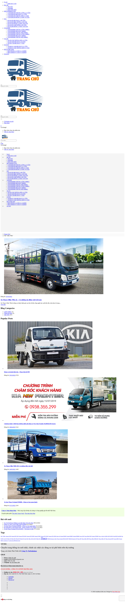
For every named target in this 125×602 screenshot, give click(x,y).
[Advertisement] (62, 220)
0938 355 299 (12, 558)
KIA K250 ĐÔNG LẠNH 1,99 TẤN (17, 23)
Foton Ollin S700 (88, 536)
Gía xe (100, 536)
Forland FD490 (63, 536)
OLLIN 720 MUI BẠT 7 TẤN (15, 43)
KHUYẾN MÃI (11, 9)
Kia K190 (115, 536)
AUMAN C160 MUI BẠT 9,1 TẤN (17, 46)
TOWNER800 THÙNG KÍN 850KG (17, 32)
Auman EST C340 (15, 536)
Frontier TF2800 (95, 536)
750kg (4, 536)
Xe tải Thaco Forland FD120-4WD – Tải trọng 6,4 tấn (18, 529)
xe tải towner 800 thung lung (14, 540)
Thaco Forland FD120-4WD (62, 538)
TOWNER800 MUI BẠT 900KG (16, 31)
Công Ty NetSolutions (29, 551)
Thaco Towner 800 (109, 538)
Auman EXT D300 (30, 536)
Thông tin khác (8, 313)
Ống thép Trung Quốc (18, 513)
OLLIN (6, 38)
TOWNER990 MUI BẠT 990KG (16, 35)
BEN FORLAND (9, 49)
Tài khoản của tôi (8, 121)
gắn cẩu (103, 536)
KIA (5, 19)
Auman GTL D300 (52, 536)
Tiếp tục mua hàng (9, 132)
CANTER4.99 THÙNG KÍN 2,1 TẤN (18, 16)
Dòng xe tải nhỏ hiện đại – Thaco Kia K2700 (17, 372)
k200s (106, 536)
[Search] (1, 142)
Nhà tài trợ (11, 580)
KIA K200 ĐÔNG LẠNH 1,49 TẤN (17, 26)
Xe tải (5, 2)
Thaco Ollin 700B (85, 538)
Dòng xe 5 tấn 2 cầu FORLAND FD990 (15, 524)
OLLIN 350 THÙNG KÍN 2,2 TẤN (17, 40)
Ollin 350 (9, 538)
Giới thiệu (10, 8)
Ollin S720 (38, 538)
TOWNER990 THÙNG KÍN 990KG (17, 37)
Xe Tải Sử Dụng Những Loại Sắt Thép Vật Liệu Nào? (19, 523)
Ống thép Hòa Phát (30, 513)
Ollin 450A (13, 538)
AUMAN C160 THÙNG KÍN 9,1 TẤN (18, 48)
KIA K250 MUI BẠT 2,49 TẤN (16, 20)
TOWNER (7, 28)
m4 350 (5, 538)
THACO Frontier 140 (72, 538)
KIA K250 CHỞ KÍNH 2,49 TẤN (16, 25)
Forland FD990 (69, 536)
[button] (2, 143)
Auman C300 (8, 536)
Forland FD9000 (76, 536)
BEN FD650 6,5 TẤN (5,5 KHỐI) (16, 52)
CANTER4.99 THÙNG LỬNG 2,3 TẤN (18, 13)
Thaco (44, 538)
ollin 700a (26, 538)
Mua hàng (7, 123)
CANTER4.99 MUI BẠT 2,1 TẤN (17, 14)
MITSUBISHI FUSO (10, 11)
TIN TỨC (10, 6)
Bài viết (6, 5)
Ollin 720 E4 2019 (32, 538)
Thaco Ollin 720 (102, 538)
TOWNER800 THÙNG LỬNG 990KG (18, 29)
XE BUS (6, 54)
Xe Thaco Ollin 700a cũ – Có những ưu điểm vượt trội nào (21, 300)
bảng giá (58, 536)
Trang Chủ (7, 234)
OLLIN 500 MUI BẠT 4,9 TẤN (16, 42)
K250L (111, 536)
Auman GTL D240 (44, 536)
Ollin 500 (22, 538)
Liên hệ (10, 578)
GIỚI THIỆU (7, 312)
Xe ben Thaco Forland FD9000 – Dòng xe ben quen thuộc (21, 502)
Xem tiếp (3, 304)
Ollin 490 (18, 538)
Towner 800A (116, 538)
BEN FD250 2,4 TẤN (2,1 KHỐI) (16, 51)
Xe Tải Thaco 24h (15, 562)
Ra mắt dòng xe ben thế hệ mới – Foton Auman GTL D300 (20, 527)
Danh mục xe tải (11, 3)
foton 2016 (82, 536)
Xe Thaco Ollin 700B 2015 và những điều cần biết (18, 466)
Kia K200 (119, 536)
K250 (109, 536)
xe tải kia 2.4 (5, 540)
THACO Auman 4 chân (52, 538)
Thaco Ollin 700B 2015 (93, 538)
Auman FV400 (37, 536)
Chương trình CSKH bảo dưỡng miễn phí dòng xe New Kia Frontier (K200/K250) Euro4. (30, 423)
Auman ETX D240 (22, 536)
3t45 (1, 536)
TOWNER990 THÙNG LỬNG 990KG (18, 34)
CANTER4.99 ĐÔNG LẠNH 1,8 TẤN (18, 17)
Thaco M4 (79, 538)
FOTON (6, 45)
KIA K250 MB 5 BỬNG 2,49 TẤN (17, 22)
